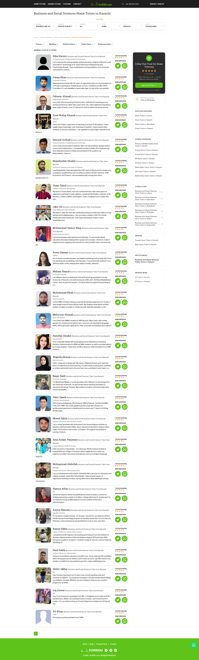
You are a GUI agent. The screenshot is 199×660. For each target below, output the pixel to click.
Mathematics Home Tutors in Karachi (148, 176)
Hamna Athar (61, 488)
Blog (91, 644)
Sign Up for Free (148, 85)
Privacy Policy (101, 644)
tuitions (67, 4)
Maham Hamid (61, 271)
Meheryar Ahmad (63, 314)
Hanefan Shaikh (62, 335)
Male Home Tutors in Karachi (145, 244)
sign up (161, 4)
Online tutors (54, 4)
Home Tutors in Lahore (143, 115)
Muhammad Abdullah (65, 464)
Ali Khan (58, 611)
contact (77, 4)
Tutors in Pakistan (46, 37)
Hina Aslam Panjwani (65, 439)
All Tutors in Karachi (142, 277)
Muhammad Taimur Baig (67, 227)
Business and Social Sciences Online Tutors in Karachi (147, 261)
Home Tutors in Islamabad (144, 124)
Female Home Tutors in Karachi (146, 240)
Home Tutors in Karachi (62, 37)
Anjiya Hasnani (62, 509)
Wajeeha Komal (62, 357)
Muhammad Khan (63, 292)
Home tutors (40, 4)
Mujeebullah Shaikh (64, 160)
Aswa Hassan (61, 252)
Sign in (157, 90)
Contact (113, 644)
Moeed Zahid (60, 418)
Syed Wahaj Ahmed (64, 115)
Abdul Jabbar (60, 569)
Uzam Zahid (60, 185)
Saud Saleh (59, 550)
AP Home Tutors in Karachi (145, 158)
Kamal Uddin (60, 528)
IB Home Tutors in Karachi (144, 163)
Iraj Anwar (59, 590)
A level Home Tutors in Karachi (146, 154)
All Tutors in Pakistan (142, 281)
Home (36, 37)
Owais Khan (60, 77)
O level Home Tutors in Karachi (146, 150)
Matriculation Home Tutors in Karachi (148, 167)
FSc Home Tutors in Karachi (145, 171)
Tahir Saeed (60, 397)
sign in (153, 4)
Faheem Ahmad (62, 96)
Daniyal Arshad (62, 139)
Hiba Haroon (60, 56)
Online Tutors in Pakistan (144, 128)
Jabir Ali (58, 206)
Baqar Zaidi (59, 375)
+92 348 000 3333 (132, 4)
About (85, 644)
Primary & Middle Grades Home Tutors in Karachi (146, 144)
